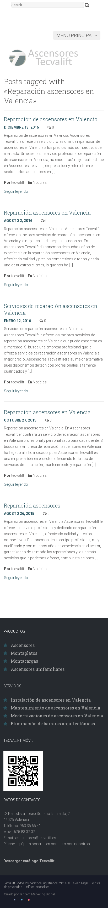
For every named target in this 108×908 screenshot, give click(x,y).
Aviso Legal (80, 883)
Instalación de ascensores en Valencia (51, 700)
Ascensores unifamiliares (37, 669)
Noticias (40, 182)
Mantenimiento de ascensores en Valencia (55, 708)
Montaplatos (24, 653)
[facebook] (14, 899)
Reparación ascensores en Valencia (47, 212)
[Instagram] (29, 899)
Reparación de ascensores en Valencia (51, 119)
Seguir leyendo (16, 191)
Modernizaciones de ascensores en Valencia (57, 715)
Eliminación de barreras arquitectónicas (53, 723)
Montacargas (24, 661)
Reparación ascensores (32, 505)
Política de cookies (37, 887)
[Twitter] (22, 899)
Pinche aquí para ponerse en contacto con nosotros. (47, 844)
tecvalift (17, 182)
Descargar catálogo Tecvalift (29, 861)
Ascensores (23, 645)
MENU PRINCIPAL (75, 35)
